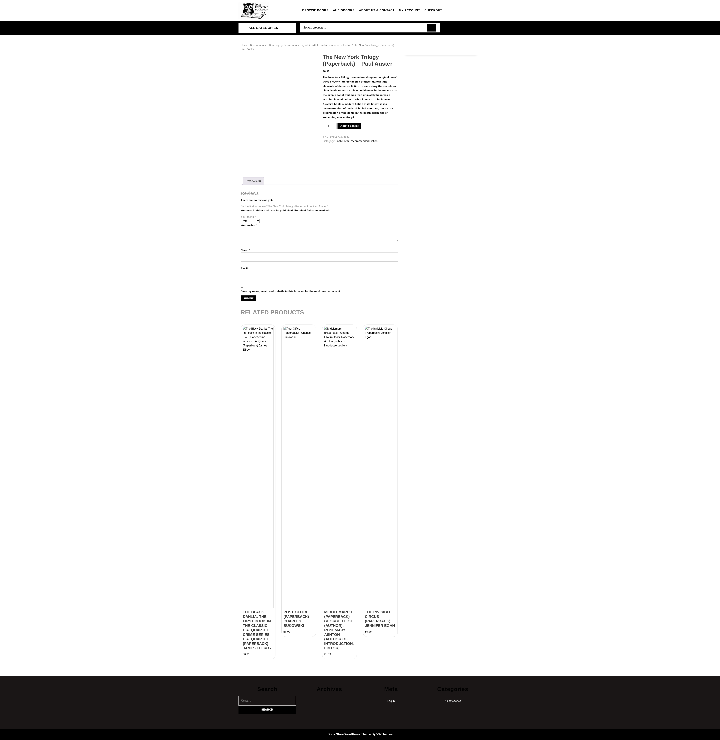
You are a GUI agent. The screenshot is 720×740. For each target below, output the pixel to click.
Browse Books (315, 10)
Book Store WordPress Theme (349, 734)
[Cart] (463, 29)
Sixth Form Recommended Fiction (331, 45)
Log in (391, 700)
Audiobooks (344, 10)
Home (244, 45)
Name (245, 250)
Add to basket (349, 125)
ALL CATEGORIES (263, 28)
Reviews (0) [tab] (253, 181)
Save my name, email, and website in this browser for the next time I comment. (291, 291)
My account (409, 10)
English (304, 45)
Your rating (248, 216)
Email (245, 268)
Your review (249, 225)
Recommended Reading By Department (274, 45)
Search (431, 28)
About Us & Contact (376, 10)
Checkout (433, 10)
